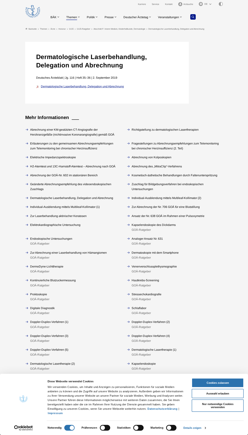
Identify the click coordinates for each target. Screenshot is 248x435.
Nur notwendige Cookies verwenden (217, 405)
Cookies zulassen (218, 382)
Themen (71, 17)
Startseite (32, 29)
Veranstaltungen (168, 17)
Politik (91, 17)
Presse (109, 17)
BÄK (53, 17)
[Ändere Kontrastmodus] (221, 4)
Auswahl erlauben (217, 393)
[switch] (105, 428)
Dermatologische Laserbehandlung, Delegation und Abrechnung (82, 86)
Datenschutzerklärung (162, 408)
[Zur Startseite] (32, 11)
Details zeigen (192, 427)
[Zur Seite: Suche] (193, 17)
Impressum (55, 413)
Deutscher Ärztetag (135, 17)
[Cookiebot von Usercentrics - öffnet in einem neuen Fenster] (23, 428)
